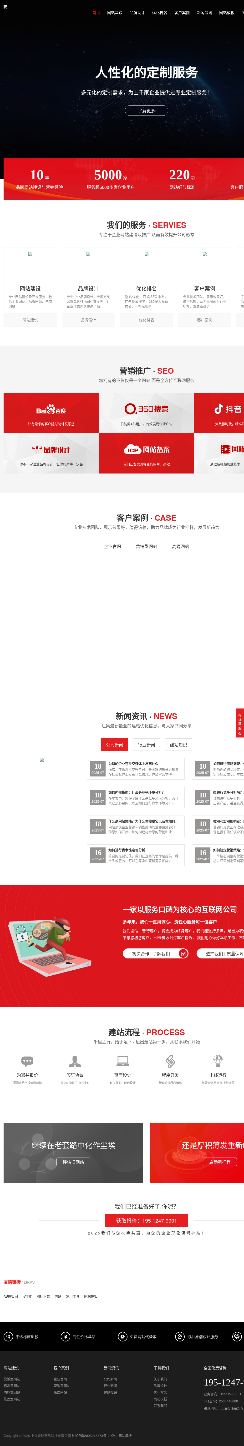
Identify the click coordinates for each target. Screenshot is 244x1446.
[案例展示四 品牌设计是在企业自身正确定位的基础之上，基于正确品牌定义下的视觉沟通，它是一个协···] (38, 645)
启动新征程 (220, 1162)
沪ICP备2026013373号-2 (91, 1435)
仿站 (58, 1296)
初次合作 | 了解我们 (151, 953)
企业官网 (112, 546)
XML (114, 1435)
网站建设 (114, 12)
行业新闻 (146, 744)
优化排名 (159, 12)
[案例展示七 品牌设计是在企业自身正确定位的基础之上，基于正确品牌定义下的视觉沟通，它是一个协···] (110, 586)
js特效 (27, 1296)
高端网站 (180, 546)
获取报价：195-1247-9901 (146, 1220)
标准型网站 (12, 1385)
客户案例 (182, 12)
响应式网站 (12, 1392)
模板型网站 (12, 1378)
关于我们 (160, 1378)
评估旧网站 (73, 1162)
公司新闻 (114, 744)
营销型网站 (146, 546)
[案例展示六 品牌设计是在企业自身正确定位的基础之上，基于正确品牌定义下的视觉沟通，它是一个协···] (182, 586)
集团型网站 (12, 1398)
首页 (96, 12)
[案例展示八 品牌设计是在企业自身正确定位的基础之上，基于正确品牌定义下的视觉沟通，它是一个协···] (38, 586)
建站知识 (178, 744)
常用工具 (72, 1296)
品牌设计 (137, 12)
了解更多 (146, 110)
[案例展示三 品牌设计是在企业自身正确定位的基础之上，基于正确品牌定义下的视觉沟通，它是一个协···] (110, 645)
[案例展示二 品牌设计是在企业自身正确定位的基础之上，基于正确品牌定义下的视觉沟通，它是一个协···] (182, 645)
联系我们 (160, 1405)
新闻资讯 (204, 12)
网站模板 (226, 12)
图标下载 (43, 1296)
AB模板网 (11, 1296)
